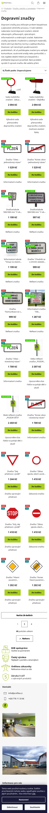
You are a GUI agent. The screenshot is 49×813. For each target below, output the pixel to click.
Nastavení (24, 799)
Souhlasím (35, 807)
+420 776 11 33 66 (16, 698)
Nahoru (26, 638)
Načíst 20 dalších (24, 615)
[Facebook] (5, 705)
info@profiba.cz (15, 693)
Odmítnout (12, 807)
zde (33, 793)
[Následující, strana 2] (24, 624)
